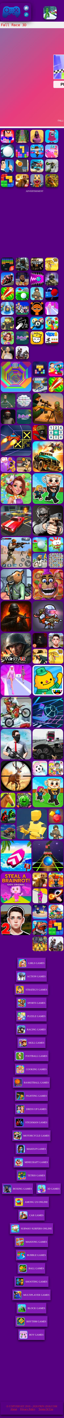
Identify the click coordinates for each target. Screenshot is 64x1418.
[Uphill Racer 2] (22, 358)
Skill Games (36, 1042)
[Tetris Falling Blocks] (22, 156)
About (13, 1409)
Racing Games (36, 1029)
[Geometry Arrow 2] (22, 328)
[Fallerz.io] (36, 142)
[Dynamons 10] (51, 269)
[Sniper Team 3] (36, 269)
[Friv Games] (26, 9)
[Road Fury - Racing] (36, 171)
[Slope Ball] (7, 314)
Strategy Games (36, 989)
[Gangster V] (22, 186)
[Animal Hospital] (36, 186)
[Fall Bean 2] (51, 156)
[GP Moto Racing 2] (7, 284)
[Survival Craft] (7, 328)
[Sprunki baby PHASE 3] (36, 314)
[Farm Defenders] (51, 186)
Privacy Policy (27, 1409)
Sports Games (36, 1003)
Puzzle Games (36, 1016)
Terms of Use (46, 1409)
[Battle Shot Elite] (36, 299)
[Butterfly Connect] (22, 343)
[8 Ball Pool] (36, 328)
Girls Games (36, 963)
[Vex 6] (51, 343)
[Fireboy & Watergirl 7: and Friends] (36, 343)
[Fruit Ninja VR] (7, 299)
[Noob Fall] (7, 142)
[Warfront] (22, 269)
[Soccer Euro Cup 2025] (22, 314)
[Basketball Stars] (22, 284)
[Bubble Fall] (22, 142)
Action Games (36, 976)
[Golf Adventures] (22, 299)
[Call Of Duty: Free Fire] (51, 284)
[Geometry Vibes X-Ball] (36, 284)
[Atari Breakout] (7, 269)
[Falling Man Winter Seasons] (51, 142)
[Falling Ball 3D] (7, 156)
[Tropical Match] (51, 328)
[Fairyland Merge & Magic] (7, 343)
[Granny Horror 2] (7, 358)
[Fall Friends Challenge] (36, 156)
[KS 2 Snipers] (51, 171)
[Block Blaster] (7, 186)
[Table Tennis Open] (51, 299)
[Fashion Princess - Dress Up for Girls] (51, 314)
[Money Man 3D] (50, 18)
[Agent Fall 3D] (7, 171)
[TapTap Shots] (22, 171)
